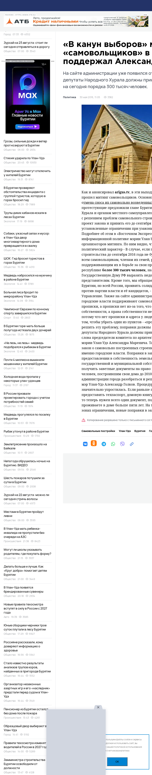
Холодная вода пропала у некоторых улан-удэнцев (22, 379)
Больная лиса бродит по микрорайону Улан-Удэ (21, 294)
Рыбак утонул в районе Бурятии (26, 431)
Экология (9, 221)
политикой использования (128, 746)
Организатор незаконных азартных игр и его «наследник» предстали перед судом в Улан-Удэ (27, 690)
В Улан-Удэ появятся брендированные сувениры (23, 589)
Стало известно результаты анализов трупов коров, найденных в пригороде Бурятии (27, 667)
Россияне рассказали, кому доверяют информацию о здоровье (23, 646)
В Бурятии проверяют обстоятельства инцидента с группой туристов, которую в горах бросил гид (25, 194)
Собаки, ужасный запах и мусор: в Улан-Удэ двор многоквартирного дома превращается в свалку (27, 239)
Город (7, 34)
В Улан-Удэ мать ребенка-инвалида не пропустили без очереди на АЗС (24, 533)
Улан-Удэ (125, 431)
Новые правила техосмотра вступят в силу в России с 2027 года (25, 608)
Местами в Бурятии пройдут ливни (24, 514)
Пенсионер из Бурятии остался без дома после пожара (26, 711)
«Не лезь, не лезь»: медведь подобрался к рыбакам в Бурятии (27, 345)
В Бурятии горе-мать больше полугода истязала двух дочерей (27, 328)
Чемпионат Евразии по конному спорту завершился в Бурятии (26, 311)
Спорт (7, 317)
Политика (69, 97)
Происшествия (12, 435)
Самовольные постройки (98, 431)
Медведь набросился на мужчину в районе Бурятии (28, 277)
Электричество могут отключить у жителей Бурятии (27, 173)
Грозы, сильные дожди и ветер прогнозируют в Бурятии (25, 143)
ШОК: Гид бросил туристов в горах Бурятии (24, 260)
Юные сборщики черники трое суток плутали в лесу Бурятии (25, 627)
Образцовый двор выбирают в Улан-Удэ (25, 728)
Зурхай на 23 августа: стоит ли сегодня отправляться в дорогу (27, 45)
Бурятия (139, 431)
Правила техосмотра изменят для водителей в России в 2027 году (28, 745)
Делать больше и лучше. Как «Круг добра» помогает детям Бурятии (25, 570)
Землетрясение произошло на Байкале (25, 446)
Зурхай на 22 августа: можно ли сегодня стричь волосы (26, 497)
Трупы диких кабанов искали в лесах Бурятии (25, 215)
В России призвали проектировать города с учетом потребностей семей (27, 397)
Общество (10, 51)
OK (117, 761)
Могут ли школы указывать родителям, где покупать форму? (27, 552)
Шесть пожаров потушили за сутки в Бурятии (24, 480)
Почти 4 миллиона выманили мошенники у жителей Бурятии (25, 362)
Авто (6, 616)
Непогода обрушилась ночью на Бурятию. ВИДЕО (27, 463)
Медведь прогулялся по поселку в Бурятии (27, 416)
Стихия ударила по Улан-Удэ (24, 158)
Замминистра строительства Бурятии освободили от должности (24, 764)
